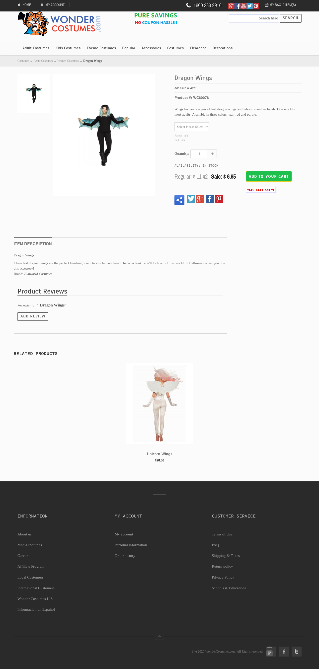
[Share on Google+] (200, 199)
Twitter (297, 652)
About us (24, 534)
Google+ (271, 652)
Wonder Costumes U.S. (35, 599)
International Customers (36, 588)
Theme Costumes (101, 48)
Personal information (131, 545)
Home (26, 5)
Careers (23, 556)
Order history (125, 556)
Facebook (284, 652)
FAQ (215, 545)
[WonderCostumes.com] (61, 23)
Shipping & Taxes (226, 556)
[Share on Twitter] (191, 199)
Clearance (198, 48)
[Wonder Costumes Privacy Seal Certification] (38, 649)
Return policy (222, 566)
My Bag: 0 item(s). (283, 5)
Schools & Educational (229, 588)
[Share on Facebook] (210, 199)
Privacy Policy (223, 577)
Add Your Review (185, 88)
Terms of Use (222, 534)
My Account (55, 5)
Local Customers (30, 577)
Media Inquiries (29, 545)
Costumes (175, 48)
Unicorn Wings (159, 453)
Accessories (151, 48)
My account (124, 534)
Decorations (223, 48)
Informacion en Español (36, 609)
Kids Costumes (68, 48)
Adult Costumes (35, 48)
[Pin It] (219, 199)
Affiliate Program (30, 566)
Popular (128, 48)
